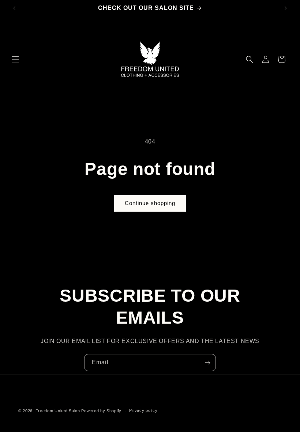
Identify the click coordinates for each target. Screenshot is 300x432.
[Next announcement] (286, 8)
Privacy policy (143, 410)
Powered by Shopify (101, 411)
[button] (15, 59)
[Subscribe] (207, 362)
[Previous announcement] (14, 8)
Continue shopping (150, 203)
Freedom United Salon (57, 411)
